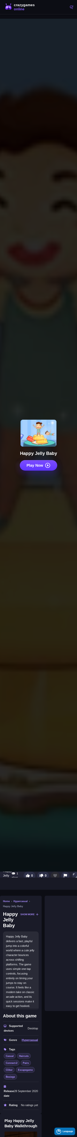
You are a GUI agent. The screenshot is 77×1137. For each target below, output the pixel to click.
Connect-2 (11, 1063)
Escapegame (25, 1069)
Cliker (9, 1069)
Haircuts (24, 1056)
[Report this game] (65, 876)
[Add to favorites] (55, 876)
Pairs (26, 1063)
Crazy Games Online (20, 7)
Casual (10, 1056)
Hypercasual (20, 901)
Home (6, 901)
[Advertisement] (61, 953)
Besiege (10, 1076)
